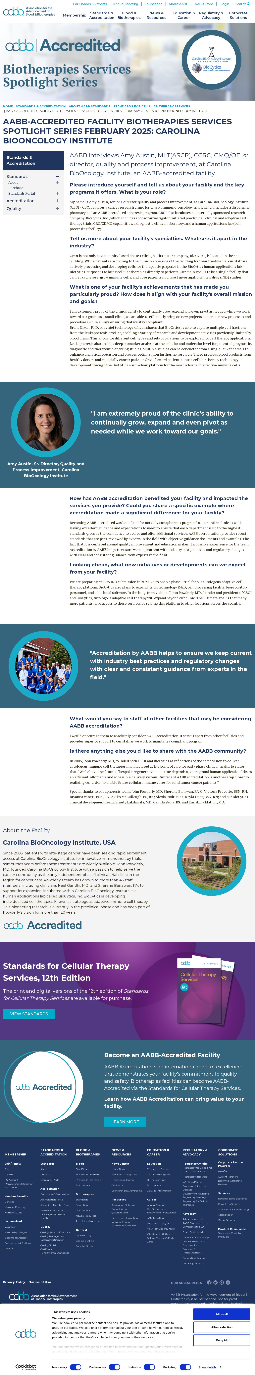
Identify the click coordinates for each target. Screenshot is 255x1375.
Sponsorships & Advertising (127, 1190)
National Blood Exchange (232, 1198)
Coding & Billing (85, 1240)
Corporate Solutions (228, 1152)
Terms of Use (40, 1282)
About (44, 1169)
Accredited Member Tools (54, 1204)
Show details (207, 1367)
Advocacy (189, 1213)
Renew (9, 1174)
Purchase (15, 187)
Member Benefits (16, 1196)
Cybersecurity (83, 1235)
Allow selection (221, 1327)
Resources (119, 1199)
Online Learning (156, 1179)
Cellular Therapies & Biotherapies (194, 1243)
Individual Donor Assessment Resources (124, 1223)
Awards (9, 1248)
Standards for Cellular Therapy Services (151, 106)
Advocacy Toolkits (193, 1263)
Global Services (226, 1220)
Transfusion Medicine (88, 1174)
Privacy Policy (14, 1282)
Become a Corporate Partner (230, 1182)
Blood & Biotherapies (88, 1152)
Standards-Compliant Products (230, 1235)
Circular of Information (125, 1217)
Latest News (118, 1169)
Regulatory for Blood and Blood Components (197, 1169)
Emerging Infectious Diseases (194, 1188)
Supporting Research (195, 1257)
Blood (80, 1163)
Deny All (222, 1340)
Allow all (222, 1314)
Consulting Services (229, 1203)
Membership (15, 1154)
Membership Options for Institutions (19, 1185)
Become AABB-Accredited (55, 1194)
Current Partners (228, 1176)
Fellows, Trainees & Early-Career (161, 1240)
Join (7, 1169)
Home (8, 106)
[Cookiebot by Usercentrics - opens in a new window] (25, 1367)
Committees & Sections (18, 1243)
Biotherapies (85, 1194)
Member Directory (15, 1207)
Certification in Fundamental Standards (54, 1251)
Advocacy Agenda (193, 1219)
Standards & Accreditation (41, 106)
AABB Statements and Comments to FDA (196, 1225)
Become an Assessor (16, 1237)
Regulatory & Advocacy (89, 1221)
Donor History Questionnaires (120, 1210)
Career (151, 1199)
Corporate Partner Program (230, 1164)
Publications (83, 1185)
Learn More (125, 1121)
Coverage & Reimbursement (192, 1251)
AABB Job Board (156, 1217)
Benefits (9, 1201)
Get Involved (13, 1221)
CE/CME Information (159, 1190)
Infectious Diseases (193, 1182)
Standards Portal (50, 1179)
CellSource (117, 1185)
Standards (47, 1163)
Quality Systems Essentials (55, 1232)
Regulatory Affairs (195, 1163)
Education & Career (158, 1152)
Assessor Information (52, 1210)
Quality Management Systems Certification (52, 1238)
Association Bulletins (123, 1204)
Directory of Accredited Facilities (53, 1216)
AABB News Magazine (124, 1174)
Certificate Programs (159, 1174)
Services (224, 1193)
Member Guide (13, 1212)
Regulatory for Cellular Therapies (195, 1203)
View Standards (29, 1013)
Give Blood (82, 1169)
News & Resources (86, 1215)
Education (82, 1204)
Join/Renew (13, 1163)
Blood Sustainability (194, 1232)
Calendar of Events (157, 1169)
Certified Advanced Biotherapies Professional (161, 1210)
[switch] (114, 1367)
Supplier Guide (84, 1246)
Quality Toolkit (48, 1245)
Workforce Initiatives (158, 1234)
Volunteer (10, 1226)
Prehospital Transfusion (89, 1179)
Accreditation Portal (52, 1199)
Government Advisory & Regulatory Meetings (196, 1195)
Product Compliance (232, 1229)
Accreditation (49, 1188)
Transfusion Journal (123, 1179)
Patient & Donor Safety (196, 1237)
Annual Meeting (156, 1204)
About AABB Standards (89, 106)
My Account (11, 1179)
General (81, 1230)
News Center (120, 1163)
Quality (45, 1226)
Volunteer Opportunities (161, 1228)
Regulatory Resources (195, 1176)
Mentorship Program (17, 1232)
